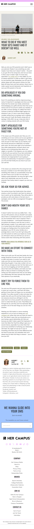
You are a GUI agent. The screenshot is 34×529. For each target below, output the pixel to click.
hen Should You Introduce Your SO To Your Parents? (16, 242)
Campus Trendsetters (17, 503)
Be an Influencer (17, 501)
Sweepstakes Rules (17, 473)
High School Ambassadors (17, 499)
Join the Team (17, 513)
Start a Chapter (17, 497)
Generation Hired (17, 487)
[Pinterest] (22, 53)
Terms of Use (17, 471)
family (17, 348)
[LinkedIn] (28, 53)
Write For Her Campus (17, 494)
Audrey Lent (12, 58)
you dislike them (13, 76)
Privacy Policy (17, 469)
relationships (6, 351)
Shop (17, 466)
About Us (17, 464)
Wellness (4, 39)
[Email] (32, 53)
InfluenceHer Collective (17, 485)
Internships (17, 515)
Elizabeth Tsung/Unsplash (8, 35)
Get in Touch (17, 511)
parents (24, 348)
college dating (7, 348)
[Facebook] (19, 53)
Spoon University (17, 480)
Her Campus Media (17, 462)
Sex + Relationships (13, 39)
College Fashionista (17, 483)
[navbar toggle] (31, 4)
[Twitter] (25, 53)
